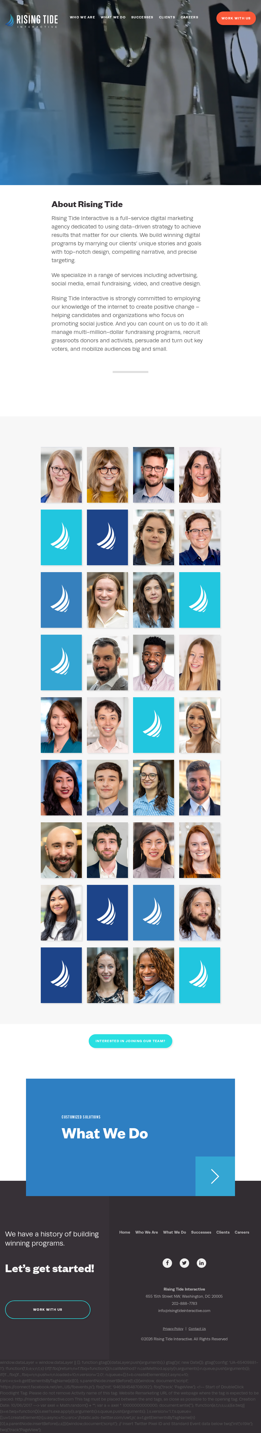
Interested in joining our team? (130, 1041)
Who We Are (82, 17)
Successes (142, 17)
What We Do (113, 17)
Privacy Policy (173, 1329)
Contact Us (197, 1329)
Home (124, 1232)
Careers (189, 17)
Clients (167, 17)
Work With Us (236, 18)
